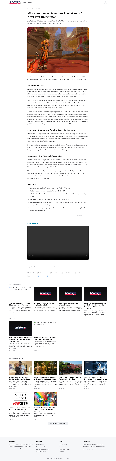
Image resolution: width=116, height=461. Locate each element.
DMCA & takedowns (65, 449)
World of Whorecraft (69, 103)
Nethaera (48, 112)
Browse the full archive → (58, 423)
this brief (42, 267)
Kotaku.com (72, 94)
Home (24, 2)
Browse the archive (41, 446)
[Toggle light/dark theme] (105, 2)
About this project (41, 451)
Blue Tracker (84, 112)
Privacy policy (63, 444)
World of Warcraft (77, 77)
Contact (62, 451)
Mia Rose (43, 77)
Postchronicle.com (53, 94)
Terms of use (63, 446)
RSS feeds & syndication (42, 449)
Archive (30, 2)
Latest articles (40, 444)
